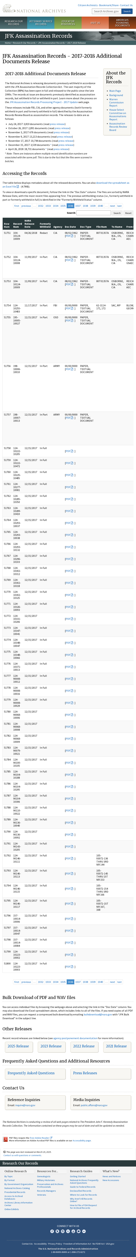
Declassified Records (80, 1190)
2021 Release (116, 1046)
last (119, 205)
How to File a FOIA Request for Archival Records (83, 1206)
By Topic (8, 1176)
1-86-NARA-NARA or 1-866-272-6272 (68, 1252)
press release (57, 124)
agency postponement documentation (75, 1038)
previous (26, 205)
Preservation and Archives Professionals (50, 1185)
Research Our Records (14, 23)
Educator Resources (68, 23)
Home (8, 42)
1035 (63, 205)
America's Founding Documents (122, 22)
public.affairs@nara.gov (94, 1105)
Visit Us (95, 22)
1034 (55, 205)
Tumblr (68, 1231)
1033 (48, 205)
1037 (78, 205)
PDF (68, 235)
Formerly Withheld (45, 225)
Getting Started (78, 1176)
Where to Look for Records (83, 1194)
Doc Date (70, 226)
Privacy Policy (55, 1243)
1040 (100, 205)
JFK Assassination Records (51, 42)
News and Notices (112, 1176)
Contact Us (126, 5)
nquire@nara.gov (25, 1105)
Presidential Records (14, 1192)
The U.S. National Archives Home (34, 8)
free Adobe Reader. (40, 1137)
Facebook (52, 1231)
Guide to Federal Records (83, 1186)
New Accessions (111, 1180)
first (16, 205)
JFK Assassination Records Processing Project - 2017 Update (43, 102)
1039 (93, 205)
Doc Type (85, 226)
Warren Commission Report (116, 102)
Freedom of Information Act (77, 1243)
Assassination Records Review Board (118, 126)
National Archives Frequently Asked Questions (84, 1181)
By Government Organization (18, 1184)
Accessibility (40, 1243)
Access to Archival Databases (13, 1197)
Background (116, 95)
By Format (9, 1180)
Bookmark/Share (109, 5)
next (112, 205)
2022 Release (84, 1046)
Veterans (41, 1194)
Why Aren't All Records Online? (81, 1200)
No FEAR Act (98, 1243)
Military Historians (46, 1180)
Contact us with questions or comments (22, 1155)
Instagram (63, 1231)
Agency (57, 226)
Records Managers (46, 1190)
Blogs (79, 1231)
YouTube (73, 1231)
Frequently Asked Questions (31, 1073)
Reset (128, 213)
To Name (116, 226)
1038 (85, 205)
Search (127, 11)
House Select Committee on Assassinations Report (117, 114)
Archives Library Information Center (18, 1204)
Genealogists (43, 1176)
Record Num (17, 225)
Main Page (115, 90)
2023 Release (51, 1046)
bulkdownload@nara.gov (98, 1014)
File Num (101, 226)
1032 (40, 205)
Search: (71, 212)
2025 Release (18, 1046)
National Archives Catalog (17, 1188)
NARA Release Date (29, 223)
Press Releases (85, 1073)
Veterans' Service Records (40, 23)
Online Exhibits (11, 1209)
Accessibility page (82, 1140)
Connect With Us (68, 1226)
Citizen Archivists (88, 5)
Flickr (84, 1231)
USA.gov (110, 1243)
